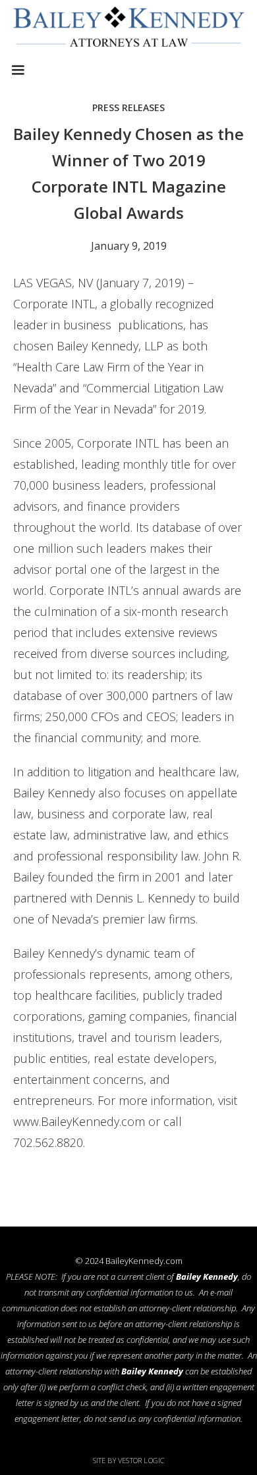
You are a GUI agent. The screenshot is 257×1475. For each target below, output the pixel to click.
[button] (18, 70)
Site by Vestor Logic (129, 1460)
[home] (128, 30)
